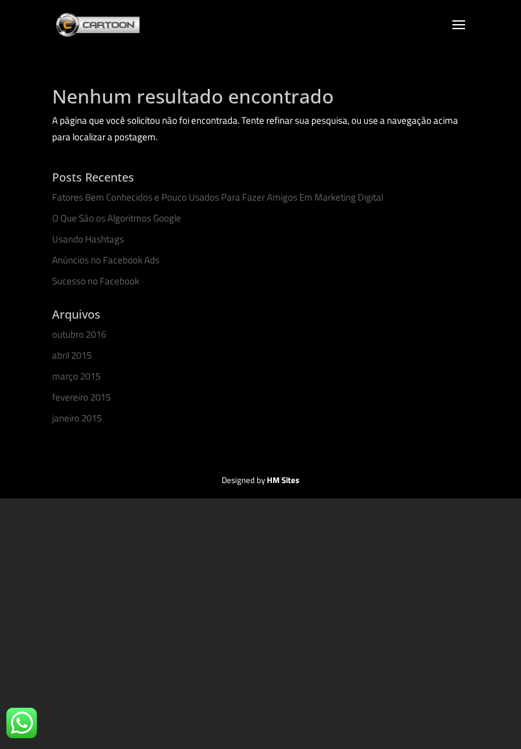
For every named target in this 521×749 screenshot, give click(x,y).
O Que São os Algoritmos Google (116, 218)
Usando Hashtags (88, 239)
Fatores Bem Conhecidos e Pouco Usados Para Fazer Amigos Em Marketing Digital (217, 197)
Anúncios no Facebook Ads (105, 260)
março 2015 (76, 376)
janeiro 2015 (77, 418)
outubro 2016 (79, 334)
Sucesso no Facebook (95, 281)
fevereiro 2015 (81, 397)
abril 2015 (71, 355)
